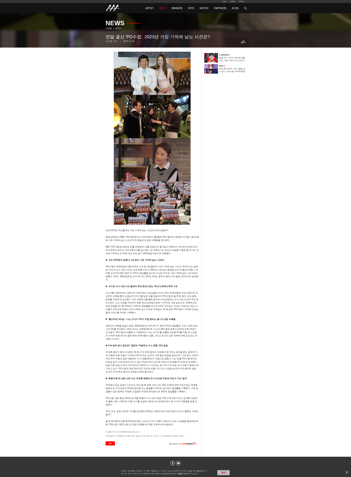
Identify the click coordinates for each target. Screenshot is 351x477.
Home (109, 28)
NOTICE (204, 8)
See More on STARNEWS (184, 443)
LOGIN (232, 1)
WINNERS (177, 8)
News (118, 28)
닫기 (347, 472)
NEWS (162, 8)
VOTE (191, 8)
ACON (235, 8)
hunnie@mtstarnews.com (128, 432)
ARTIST (149, 8)
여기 (180, 473)
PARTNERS (220, 8)
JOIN (224, 1)
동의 (223, 472)
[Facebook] (172, 463)
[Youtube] (178, 463)
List (110, 443)
